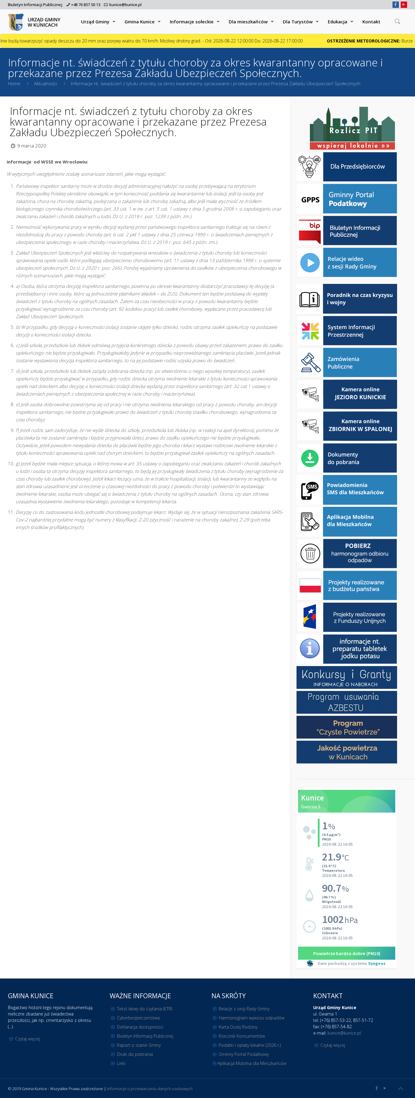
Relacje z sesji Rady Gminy (244, 1009)
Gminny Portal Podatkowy (244, 1054)
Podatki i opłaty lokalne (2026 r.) (250, 1045)
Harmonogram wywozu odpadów (251, 1018)
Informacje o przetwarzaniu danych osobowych (150, 1088)
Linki (121, 1063)
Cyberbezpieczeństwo (138, 1018)
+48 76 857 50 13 (85, 4)
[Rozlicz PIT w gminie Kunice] (352, 129)
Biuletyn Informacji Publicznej (35, 4)
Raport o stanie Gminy (139, 1045)
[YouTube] (404, 4)
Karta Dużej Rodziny (238, 1027)
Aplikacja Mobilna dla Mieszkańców (252, 1063)
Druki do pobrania (135, 1054)
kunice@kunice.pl (125, 4)
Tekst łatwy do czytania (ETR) (144, 1009)
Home (14, 83)
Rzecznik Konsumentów (242, 1036)
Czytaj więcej (27, 1039)
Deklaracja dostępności (140, 1027)
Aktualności (45, 83)
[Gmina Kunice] (35, 21)
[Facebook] (396, 4)
